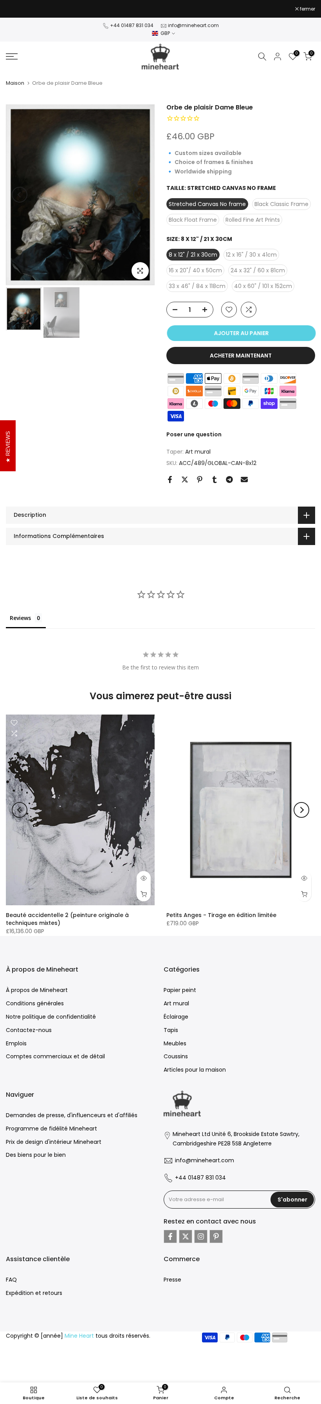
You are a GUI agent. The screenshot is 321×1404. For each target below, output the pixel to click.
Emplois (16, 1043)
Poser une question (194, 434)
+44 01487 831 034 (131, 25)
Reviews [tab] (20, 618)
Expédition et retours (34, 1293)
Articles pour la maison (195, 1070)
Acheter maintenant (241, 355)
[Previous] (19, 194)
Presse (172, 1280)
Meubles (175, 1043)
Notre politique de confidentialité (51, 1017)
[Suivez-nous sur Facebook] (170, 1236)
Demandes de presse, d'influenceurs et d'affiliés (71, 1115)
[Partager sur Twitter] (184, 479)
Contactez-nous (29, 1030)
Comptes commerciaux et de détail (55, 1056)
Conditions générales (35, 1003)
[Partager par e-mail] (244, 479)
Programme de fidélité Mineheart (51, 1128)
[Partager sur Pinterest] (199, 479)
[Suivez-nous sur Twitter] (185, 1236)
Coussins (176, 1056)
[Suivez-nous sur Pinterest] (216, 1236)
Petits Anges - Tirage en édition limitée (221, 915)
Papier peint (180, 990)
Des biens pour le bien (36, 1155)
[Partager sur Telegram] (229, 479)
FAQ (11, 1280)
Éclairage (176, 1017)
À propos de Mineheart (37, 990)
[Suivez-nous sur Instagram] (200, 1236)
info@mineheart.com (193, 25)
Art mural (198, 452)
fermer (17, 9)
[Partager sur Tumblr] (214, 479)
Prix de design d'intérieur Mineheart (53, 1142)
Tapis (171, 1030)
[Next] (141, 194)
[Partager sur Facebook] (169, 479)
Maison (15, 83)
